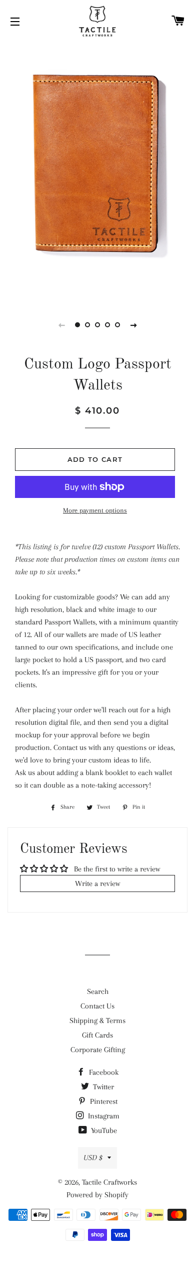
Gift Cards (97, 1035)
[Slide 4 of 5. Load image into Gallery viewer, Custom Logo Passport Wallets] (107, 325)
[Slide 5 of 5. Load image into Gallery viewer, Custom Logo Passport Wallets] (117, 325)
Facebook (102, 1072)
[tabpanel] (97, 170)
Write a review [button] (97, 883)
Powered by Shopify (97, 1194)
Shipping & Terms (98, 1020)
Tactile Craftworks (109, 1182)
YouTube (103, 1130)
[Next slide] (133, 325)
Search (97, 991)
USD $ (93, 1157)
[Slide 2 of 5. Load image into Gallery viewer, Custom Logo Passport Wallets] (87, 325)
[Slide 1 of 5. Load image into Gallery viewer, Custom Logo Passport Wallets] (77, 325)
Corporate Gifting (97, 1049)
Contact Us (97, 1005)
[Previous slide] (61, 325)
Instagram (103, 1115)
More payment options (95, 510)
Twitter (102, 1086)
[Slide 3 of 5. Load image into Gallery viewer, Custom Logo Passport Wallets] (97, 325)
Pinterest (103, 1101)
